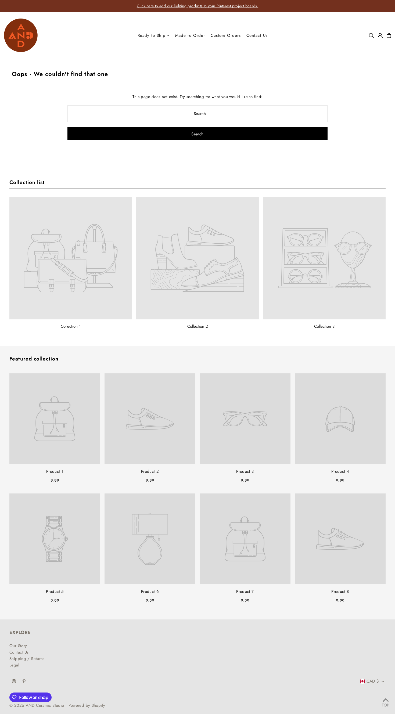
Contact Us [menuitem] (257, 35)
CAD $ (373, 681)
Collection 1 (71, 326)
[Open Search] (371, 35)
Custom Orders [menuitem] (226, 35)
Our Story (18, 646)
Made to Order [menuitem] (190, 35)
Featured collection (34, 358)
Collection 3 (324, 326)
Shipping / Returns (27, 659)
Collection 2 (197, 326)
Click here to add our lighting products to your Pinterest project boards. (197, 6)
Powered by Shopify (87, 705)
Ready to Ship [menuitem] (152, 35)
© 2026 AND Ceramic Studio (36, 705)
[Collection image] (70, 258)
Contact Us (19, 652)
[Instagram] (14, 681)
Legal (14, 665)
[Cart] (389, 35)
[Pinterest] (24, 681)
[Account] (380, 35)
